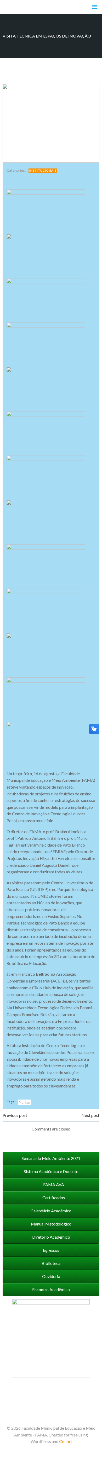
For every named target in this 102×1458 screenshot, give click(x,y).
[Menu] (94, 7)
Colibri (65, 1441)
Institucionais (42, 170)
